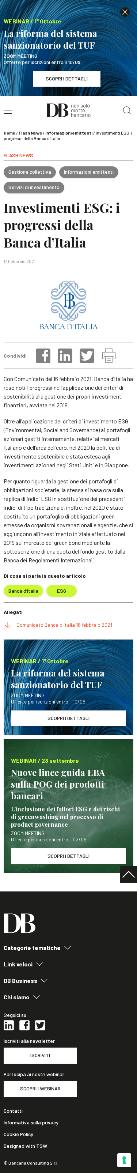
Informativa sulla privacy (31, 1122)
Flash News (30, 132)
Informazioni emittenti (68, 132)
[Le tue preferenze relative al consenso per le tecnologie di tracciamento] (124, 1160)
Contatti (13, 1111)
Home (9, 132)
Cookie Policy (18, 1134)
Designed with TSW (25, 1146)
